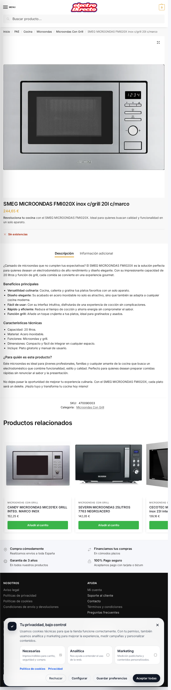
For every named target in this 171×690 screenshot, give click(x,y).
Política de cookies (32, 668)
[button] (161, 7)
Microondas (44, 31)
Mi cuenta (94, 590)
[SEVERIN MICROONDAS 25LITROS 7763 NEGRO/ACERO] (108, 464)
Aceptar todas (146, 678)
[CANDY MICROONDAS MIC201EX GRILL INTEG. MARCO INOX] (37, 464)
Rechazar (56, 678)
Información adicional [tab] (96, 253)
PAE (16, 31)
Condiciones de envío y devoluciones (31, 607)
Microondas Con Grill (69, 31)
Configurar (79, 678)
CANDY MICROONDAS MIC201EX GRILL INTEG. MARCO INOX (37, 509)
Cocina (28, 31)
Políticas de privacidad (19, 595)
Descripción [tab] (64, 253)
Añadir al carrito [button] (37, 525)
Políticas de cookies (18, 601)
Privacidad (55, 668)
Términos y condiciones (104, 607)
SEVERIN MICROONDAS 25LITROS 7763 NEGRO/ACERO (104, 509)
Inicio (6, 31)
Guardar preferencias (112, 678)
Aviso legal (11, 590)
